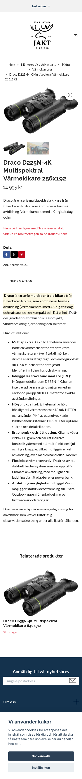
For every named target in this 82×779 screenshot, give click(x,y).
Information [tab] (20, 281)
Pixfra (66, 64)
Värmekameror (42, 69)
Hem (12, 64)
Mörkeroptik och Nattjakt (38, 64)
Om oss (9, 702)
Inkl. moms (39, 6)
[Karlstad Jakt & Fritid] (42, 36)
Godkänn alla (41, 756)
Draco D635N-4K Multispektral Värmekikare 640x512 (30, 623)
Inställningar (41, 767)
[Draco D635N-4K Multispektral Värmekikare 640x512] (41, 593)
